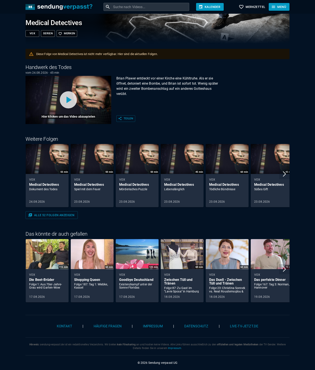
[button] (284, 174)
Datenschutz (196, 326)
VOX (32, 33)
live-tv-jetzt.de (244, 326)
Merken (66, 34)
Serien (48, 33)
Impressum (153, 326)
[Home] (60, 7)
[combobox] (150, 7)
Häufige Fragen (108, 326)
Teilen (125, 118)
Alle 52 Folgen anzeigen (51, 215)
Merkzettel (252, 6)
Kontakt (64, 326)
